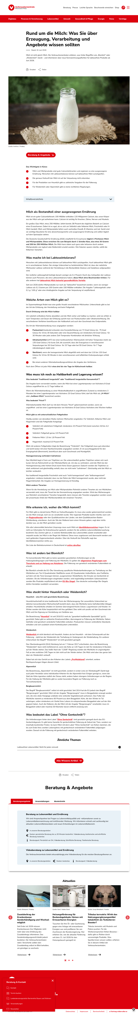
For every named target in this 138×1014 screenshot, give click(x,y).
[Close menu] (52, 980)
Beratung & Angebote (39, 155)
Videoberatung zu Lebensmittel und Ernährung (50, 850)
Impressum (84, 1011)
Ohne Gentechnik (64, 719)
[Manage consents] (133, 1009)
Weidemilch (31, 634)
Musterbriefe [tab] (59, 801)
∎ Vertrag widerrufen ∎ (118, 1011)
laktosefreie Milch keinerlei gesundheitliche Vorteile (62, 280)
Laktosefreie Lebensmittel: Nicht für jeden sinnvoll (37, 747)
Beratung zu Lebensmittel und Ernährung (47, 814)
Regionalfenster (36, 517)
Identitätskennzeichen (88, 527)
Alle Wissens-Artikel (67, 760)
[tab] (65, 960)
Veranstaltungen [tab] (42, 801)
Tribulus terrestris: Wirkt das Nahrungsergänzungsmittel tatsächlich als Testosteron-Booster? (102, 918)
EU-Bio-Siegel (69, 581)
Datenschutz (70, 1011)
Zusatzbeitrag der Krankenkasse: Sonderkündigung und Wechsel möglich (33, 918)
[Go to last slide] (10, 917)
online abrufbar (74, 545)
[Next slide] (128, 917)
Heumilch (45, 616)
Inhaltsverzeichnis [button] (34, 199)
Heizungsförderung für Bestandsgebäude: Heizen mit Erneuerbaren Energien (68, 917)
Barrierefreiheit (98, 1011)
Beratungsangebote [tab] (21, 801)
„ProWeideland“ (78, 659)
